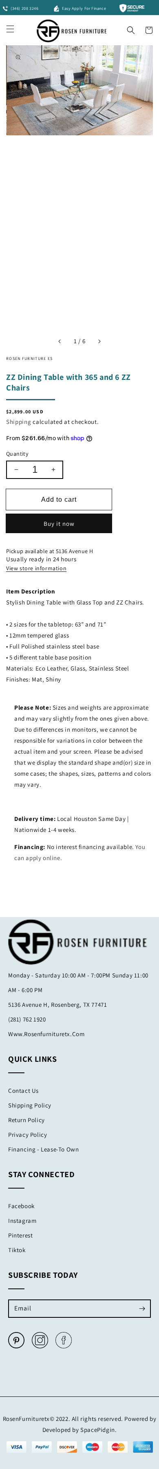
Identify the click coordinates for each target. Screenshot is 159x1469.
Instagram (22, 1220)
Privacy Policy (27, 1134)
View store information (36, 568)
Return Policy (26, 1120)
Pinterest (20, 1235)
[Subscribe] (142, 1308)
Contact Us (23, 1090)
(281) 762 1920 (27, 1019)
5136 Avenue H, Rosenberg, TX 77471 (57, 1004)
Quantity (17, 453)
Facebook (21, 1206)
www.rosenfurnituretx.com (46, 1034)
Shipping (18, 422)
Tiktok (17, 1250)
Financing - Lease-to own (43, 1149)
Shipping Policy (29, 1105)
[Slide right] (99, 341)
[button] (131, 28)
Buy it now (59, 523)
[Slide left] (60, 341)
